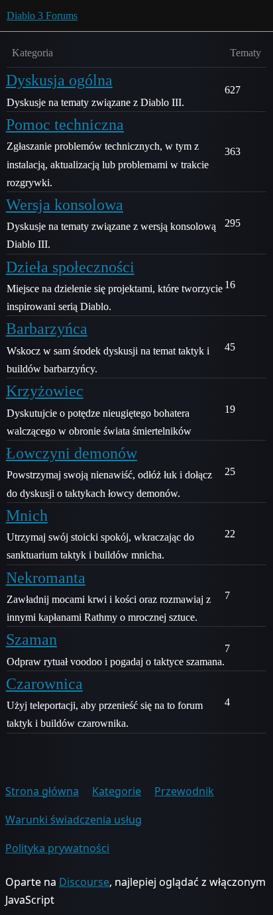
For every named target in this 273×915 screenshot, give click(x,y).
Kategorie (116, 791)
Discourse (84, 882)
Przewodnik (184, 791)
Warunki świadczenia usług (73, 819)
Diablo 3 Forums (42, 15)
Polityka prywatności (57, 848)
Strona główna (42, 791)
